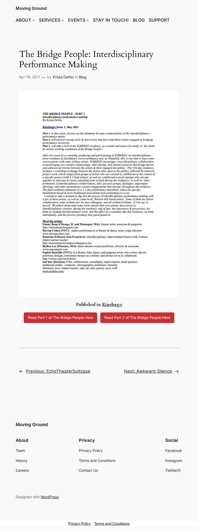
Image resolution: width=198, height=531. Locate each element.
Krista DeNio (63, 77)
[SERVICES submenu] (62, 20)
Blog (82, 77)
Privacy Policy (79, 523)
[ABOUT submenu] (33, 20)
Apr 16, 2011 (29, 77)
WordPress (50, 497)
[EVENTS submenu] (87, 20)
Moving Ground (31, 8)
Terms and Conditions (112, 523)
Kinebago (112, 305)
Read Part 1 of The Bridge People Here (60, 317)
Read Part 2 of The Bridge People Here (137, 317)
